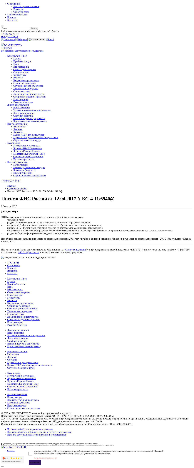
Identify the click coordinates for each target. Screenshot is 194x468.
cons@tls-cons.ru (9, 36)
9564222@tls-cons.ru (28, 252)
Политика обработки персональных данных (30, 429)
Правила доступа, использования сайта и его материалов (36, 434)
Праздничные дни (22, 173)
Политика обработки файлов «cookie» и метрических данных (39, 432)
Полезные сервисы (17, 162)
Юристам (18, 77)
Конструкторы (20, 99)
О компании (13, 3)
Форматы (18, 132)
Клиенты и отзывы (17, 14)
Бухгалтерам (19, 75)
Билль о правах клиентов (26, 6)
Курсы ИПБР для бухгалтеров (28, 134)
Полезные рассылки (23, 159)
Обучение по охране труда (27, 140)
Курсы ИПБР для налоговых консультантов (35, 137)
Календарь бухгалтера (24, 170)
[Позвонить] (8, 39)
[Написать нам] (36, 39)
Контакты (12, 20)
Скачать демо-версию (24, 69)
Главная (11, 186)
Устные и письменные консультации (32, 110)
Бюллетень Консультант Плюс (29, 154)
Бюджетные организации (26, 80)
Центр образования (17, 124)
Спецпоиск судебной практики (29, 96)
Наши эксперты (21, 107)
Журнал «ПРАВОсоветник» (27, 148)
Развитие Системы (23, 102)
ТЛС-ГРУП (13, 262)
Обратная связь (21, 12)
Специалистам (20, 72)
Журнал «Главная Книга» (26, 151)
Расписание (19, 126)
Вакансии (18, 9)
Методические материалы (26, 145)
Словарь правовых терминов (28, 156)
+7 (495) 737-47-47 (10, 180)
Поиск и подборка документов (29, 118)
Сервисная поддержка (24, 83)
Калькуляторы (20, 164)
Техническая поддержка (25, 88)
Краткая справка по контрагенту (30, 121)
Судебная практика (23, 115)
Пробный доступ (22, 61)
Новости (11, 17)
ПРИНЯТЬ (35, 463)
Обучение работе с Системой (28, 85)
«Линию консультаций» (76, 249)
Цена (16, 64)
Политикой (158, 451)
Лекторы (17, 129)
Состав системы (21, 91)
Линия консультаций (18, 105)
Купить (17, 58)
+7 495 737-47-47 (10, 33)
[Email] (50, 39)
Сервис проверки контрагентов (29, 175)
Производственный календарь (29, 167)
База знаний (13, 143)
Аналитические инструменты (28, 94)
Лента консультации (23, 113)
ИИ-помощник (21, 66)
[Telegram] (21, 39)
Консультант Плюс (17, 56)
